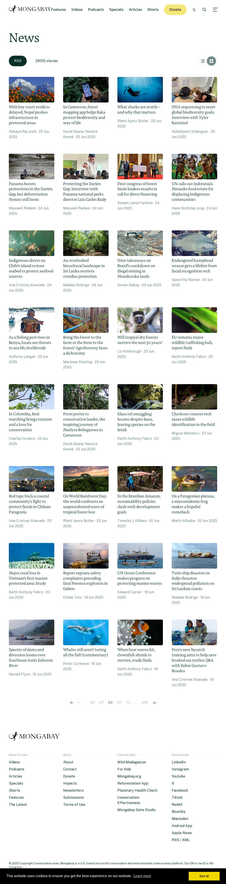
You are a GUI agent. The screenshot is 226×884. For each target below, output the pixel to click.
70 (128, 702)
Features (58, 10)
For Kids (124, 769)
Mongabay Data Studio (136, 810)
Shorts (153, 10)
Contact (70, 769)
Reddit (177, 804)
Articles (135, 10)
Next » (154, 702)
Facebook (180, 790)
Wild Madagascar (131, 762)
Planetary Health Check (137, 790)
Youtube (178, 776)
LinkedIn (179, 762)
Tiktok (177, 797)
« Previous (71, 702)
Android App (182, 826)
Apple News (182, 833)
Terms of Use (74, 804)
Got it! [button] (204, 876)
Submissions (73, 797)
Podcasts (96, 10)
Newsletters (73, 790)
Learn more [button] (142, 876)
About (68, 762)
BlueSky (179, 812)
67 (101, 702)
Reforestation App (132, 783)
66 (92, 702)
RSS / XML (181, 840)
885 (144, 702)
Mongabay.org (129, 776)
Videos (77, 10)
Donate (175, 10)
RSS (17, 61)
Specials (116, 10)
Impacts (70, 783)
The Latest (18, 804)
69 (119, 702)
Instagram (180, 769)
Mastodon (180, 819)
